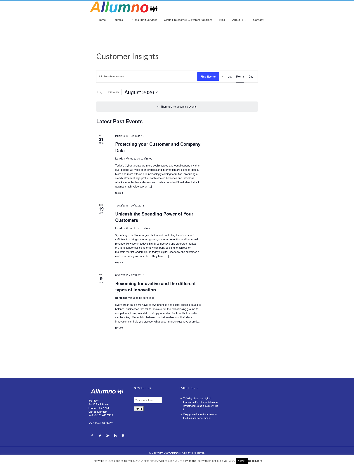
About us (238, 19)
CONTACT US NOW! (101, 422)
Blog (222, 19)
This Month (113, 91)
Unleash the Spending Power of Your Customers (154, 217)
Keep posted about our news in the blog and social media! (200, 416)
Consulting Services (144, 19)
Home (102, 19)
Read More (255, 462)
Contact (258, 19)
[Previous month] (101, 92)
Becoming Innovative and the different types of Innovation (155, 286)
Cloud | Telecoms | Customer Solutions (188, 19)
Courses (117, 19)
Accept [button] (241, 462)
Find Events (208, 76)
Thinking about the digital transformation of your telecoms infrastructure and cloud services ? (200, 404)
